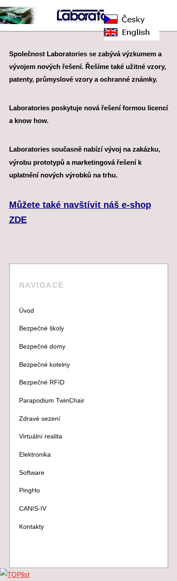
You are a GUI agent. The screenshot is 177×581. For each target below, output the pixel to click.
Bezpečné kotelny (44, 364)
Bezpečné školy (41, 328)
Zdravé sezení (39, 418)
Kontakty (31, 526)
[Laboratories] (79, 19)
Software (31, 472)
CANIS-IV (32, 508)
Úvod (26, 310)
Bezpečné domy (42, 346)
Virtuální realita (40, 436)
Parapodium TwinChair (51, 400)
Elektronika (35, 454)
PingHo (29, 490)
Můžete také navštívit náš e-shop (80, 205)
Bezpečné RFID (41, 382)
